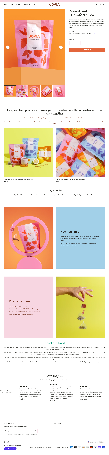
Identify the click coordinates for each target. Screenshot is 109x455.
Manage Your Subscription (61, 447)
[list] (34, 47)
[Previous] (7, 47)
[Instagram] (8, 442)
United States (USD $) (97, 442)
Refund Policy (38, 447)
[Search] (97, 4)
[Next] (61, 47)
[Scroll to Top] (106, 446)
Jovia (9, 446)
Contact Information (48, 447)
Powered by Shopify (16, 446)
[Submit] (35, 431)
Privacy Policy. (33, 435)
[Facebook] (4, 442)
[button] (104, 4)
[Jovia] (54, 4)
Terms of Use (24, 435)
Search (32, 447)
